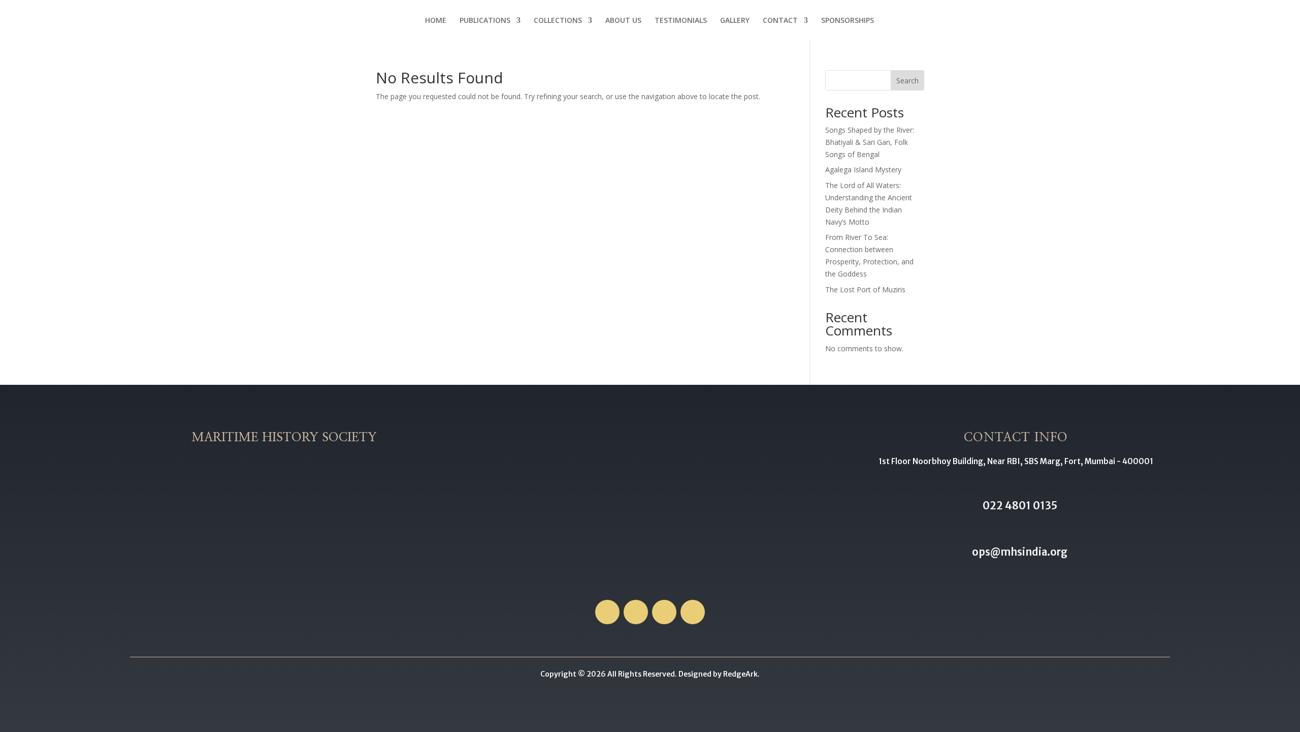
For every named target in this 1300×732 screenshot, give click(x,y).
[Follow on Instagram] (664, 612)
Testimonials (681, 21)
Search (907, 80)
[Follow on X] (636, 612)
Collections (558, 21)
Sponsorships (847, 21)
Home (435, 21)
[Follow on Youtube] (692, 612)
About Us (623, 21)
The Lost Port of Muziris (865, 289)
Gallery (735, 21)
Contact (780, 21)
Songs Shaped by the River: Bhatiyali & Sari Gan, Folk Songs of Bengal (869, 142)
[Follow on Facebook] (607, 612)
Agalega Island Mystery (863, 169)
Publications (485, 21)
